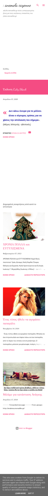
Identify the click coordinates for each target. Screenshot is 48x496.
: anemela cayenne (17, 5)
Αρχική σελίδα (10, 73)
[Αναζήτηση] (37, 4)
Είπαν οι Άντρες (19, 133)
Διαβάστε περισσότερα (34, 275)
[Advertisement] (24, 43)
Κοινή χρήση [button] (8, 137)
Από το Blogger (25, 428)
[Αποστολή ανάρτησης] (29, 133)
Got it (31, 493)
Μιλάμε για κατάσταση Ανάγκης (22, 394)
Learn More (20, 493)
